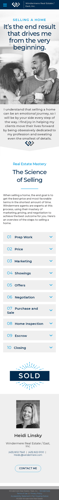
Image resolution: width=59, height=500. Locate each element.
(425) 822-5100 (36, 452)
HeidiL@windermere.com (28, 455)
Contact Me (28, 468)
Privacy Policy (36, 493)
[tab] (29, 237)
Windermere (44, 491)
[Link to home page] (16, 4)
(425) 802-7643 (16, 452)
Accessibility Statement (20, 496)
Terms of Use (22, 493)
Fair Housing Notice (40, 496)
